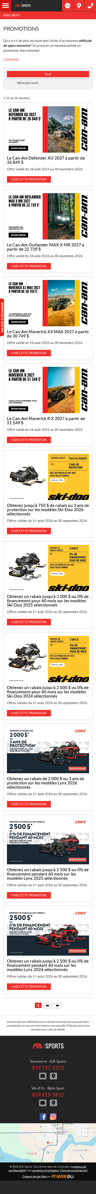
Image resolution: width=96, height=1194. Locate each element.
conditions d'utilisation (45, 1170)
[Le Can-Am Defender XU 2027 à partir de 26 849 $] (48, 129)
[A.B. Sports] (36, 5)
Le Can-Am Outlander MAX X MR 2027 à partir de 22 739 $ (45, 247)
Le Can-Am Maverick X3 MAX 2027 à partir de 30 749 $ (48, 333)
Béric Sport (11, 15)
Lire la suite (10, 59)
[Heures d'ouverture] (67, 5)
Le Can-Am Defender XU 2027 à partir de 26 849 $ (46, 160)
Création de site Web (34, 1176)
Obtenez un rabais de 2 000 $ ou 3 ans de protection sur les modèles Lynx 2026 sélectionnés (45, 783)
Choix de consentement (74, 1170)
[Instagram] (53, 1116)
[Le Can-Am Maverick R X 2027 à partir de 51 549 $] (48, 390)
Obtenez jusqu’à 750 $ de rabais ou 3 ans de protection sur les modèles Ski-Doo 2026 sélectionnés (48, 509)
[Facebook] (43, 1116)
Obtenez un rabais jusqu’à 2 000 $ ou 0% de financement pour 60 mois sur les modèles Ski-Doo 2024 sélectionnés (48, 691)
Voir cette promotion (28, 179)
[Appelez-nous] (90, 5)
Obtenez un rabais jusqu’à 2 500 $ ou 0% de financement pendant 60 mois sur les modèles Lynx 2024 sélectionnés (48, 965)
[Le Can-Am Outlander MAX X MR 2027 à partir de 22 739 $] (48, 216)
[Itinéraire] (79, 5)
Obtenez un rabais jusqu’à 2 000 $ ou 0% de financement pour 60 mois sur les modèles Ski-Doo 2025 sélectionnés (48, 600)
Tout (48, 74)
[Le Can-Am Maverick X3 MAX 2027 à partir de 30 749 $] (48, 303)
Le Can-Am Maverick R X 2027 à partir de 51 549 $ (46, 420)
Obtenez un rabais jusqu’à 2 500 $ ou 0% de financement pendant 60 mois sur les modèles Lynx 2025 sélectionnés (48, 874)
